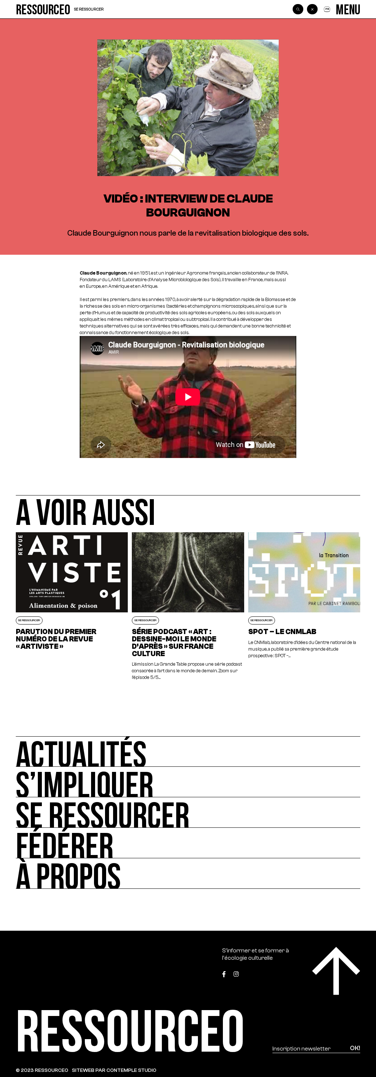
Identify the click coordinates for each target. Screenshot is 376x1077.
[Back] (312, 9)
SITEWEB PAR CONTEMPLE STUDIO (114, 1070)
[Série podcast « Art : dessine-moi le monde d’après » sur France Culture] (188, 606)
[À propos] (188, 873)
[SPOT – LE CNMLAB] (304, 606)
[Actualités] (188, 751)
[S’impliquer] (188, 782)
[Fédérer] (188, 843)
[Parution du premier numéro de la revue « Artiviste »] (72, 606)
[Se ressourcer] (188, 812)
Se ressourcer (89, 9)
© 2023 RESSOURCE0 (42, 1070)
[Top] (336, 971)
